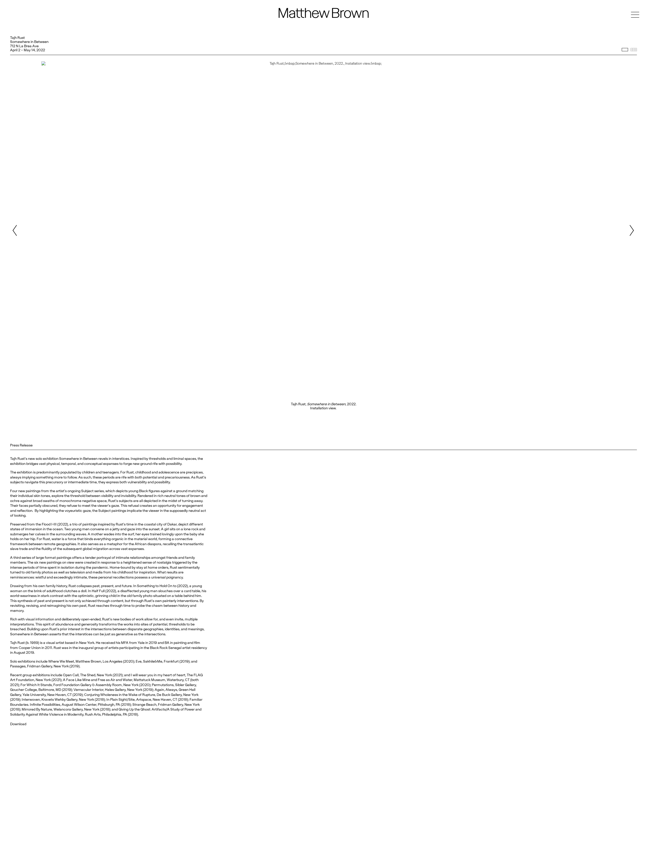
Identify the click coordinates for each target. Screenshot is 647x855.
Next (631, 230)
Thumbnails (634, 49)
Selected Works (625, 49)
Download (18, 724)
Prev (15, 230)
